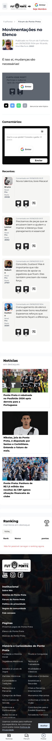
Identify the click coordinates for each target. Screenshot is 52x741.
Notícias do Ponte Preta (14, 595)
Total (7, 532)
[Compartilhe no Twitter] (6, 105)
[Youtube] (5, 575)
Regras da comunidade (14, 608)
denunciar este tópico (39, 106)
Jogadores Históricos (12, 661)
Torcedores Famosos (38, 715)
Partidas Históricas (11, 676)
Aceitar (44, 725)
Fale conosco (8, 613)
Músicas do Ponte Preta (13, 636)
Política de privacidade (14, 604)
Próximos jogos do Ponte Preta (17, 627)
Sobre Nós (7, 590)
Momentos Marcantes (38, 695)
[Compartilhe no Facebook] (12, 105)
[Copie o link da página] (25, 105)
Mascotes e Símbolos (38, 676)
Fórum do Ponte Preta (13, 599)
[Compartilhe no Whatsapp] (18, 105)
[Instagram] (13, 575)
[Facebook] (20, 575)
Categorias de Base (11, 695)
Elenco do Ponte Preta (13, 631)
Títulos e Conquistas (38, 654)
